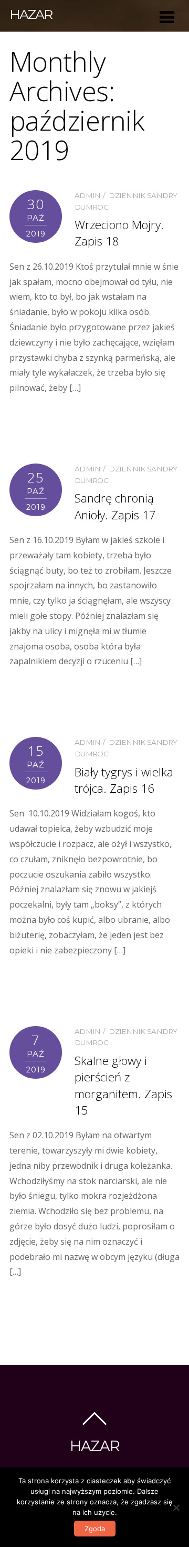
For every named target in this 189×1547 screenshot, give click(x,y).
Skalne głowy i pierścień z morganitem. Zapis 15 (123, 1085)
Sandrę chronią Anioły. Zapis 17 (115, 506)
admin (88, 195)
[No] (176, 1507)
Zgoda (95, 1528)
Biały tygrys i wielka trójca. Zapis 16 (124, 780)
